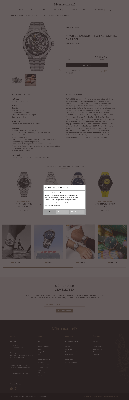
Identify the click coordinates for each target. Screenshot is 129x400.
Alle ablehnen (62, 212)
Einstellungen (50, 212)
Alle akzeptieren (77, 212)
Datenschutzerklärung (52, 205)
